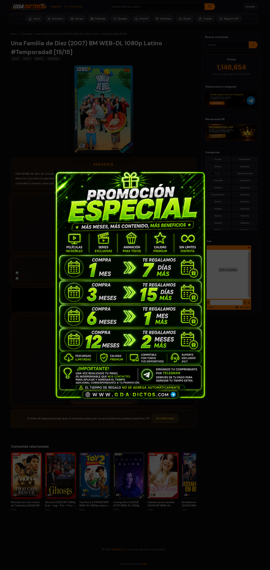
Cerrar (213, 173)
